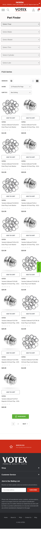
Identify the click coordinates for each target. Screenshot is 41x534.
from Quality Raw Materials (23, 447)
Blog (35, 517)
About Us (13, 517)
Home (6, 517)
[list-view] (33, 81)
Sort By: (4, 92)
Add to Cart (10, 118)
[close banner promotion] (39, 3)
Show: (4, 86)
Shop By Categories (3, 10)
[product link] (11, 107)
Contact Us (28, 517)
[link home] (21, 10)
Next (24, 424)
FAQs (20, 517)
